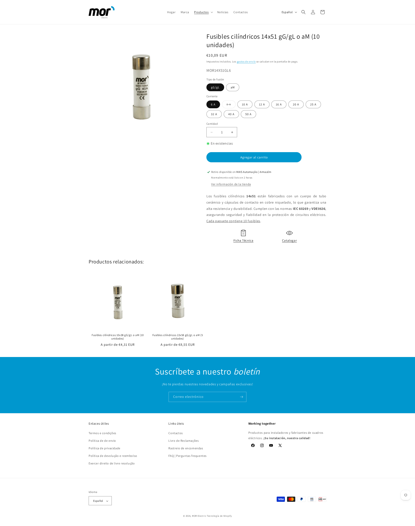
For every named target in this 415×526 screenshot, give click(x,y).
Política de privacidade (104, 448)
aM (233, 87)
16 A (279, 104)
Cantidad (212, 124)
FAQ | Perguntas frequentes (187, 456)
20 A (296, 104)
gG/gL (215, 87)
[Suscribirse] (241, 397)
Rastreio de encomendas (185, 448)
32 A (214, 114)
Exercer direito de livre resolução (112, 463)
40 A (231, 114)
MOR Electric (199, 516)
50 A (248, 114)
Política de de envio (102, 440)
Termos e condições (102, 433)
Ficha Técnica (243, 240)
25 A (313, 104)
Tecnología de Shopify (219, 516)
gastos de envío (246, 61)
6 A (213, 104)
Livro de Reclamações (183, 440)
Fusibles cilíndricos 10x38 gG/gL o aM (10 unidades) (118, 337)
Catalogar (289, 240)
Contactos (175, 433)
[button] (203, 12)
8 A (231, 104)
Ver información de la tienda (231, 184)
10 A (245, 104)
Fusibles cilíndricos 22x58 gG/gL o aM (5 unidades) (177, 337)
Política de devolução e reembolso (113, 456)
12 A (262, 104)
